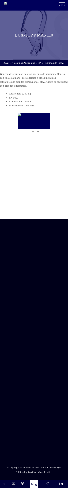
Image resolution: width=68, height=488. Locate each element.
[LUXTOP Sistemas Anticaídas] (17, 5)
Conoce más (34, 209)
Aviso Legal (42, 436)
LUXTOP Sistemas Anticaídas (19, 62)
